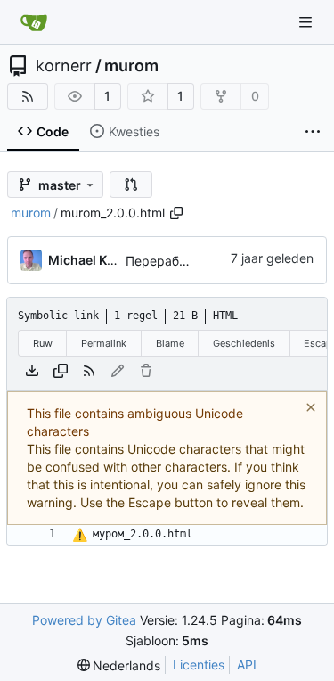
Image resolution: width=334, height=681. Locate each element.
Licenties (198, 664)
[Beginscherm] (34, 22)
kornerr (64, 66)
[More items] (312, 132)
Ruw (43, 343)
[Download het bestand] (32, 371)
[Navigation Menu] (307, 22)
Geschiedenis (244, 343)
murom (131, 66)
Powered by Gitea (84, 620)
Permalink (103, 343)
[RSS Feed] (27, 96)
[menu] (119, 665)
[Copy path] (176, 213)
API (247, 664)
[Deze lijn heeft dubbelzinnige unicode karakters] (79, 536)
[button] (131, 184)
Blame (170, 343)
